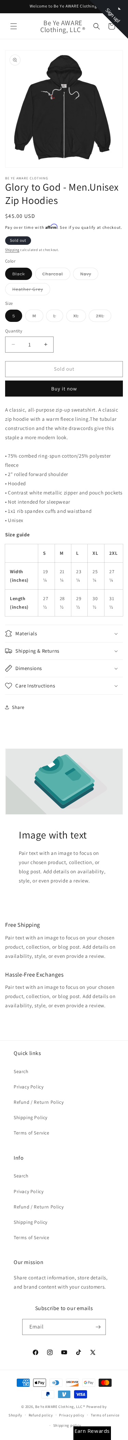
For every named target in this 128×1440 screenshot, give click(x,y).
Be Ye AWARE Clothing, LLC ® (60, 1406)
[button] (13, 26)
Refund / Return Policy (38, 1102)
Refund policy (41, 1415)
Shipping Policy (30, 1117)
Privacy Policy (28, 1087)
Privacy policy (71, 1415)
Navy (89, 275)
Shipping (12, 250)
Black (22, 275)
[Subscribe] (97, 1327)
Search (21, 1071)
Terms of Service (31, 1133)
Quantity (13, 331)
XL (79, 317)
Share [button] (18, 707)
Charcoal (56, 275)
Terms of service (105, 1415)
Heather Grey (31, 290)
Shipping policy (67, 1425)
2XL (103, 317)
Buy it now (64, 388)
